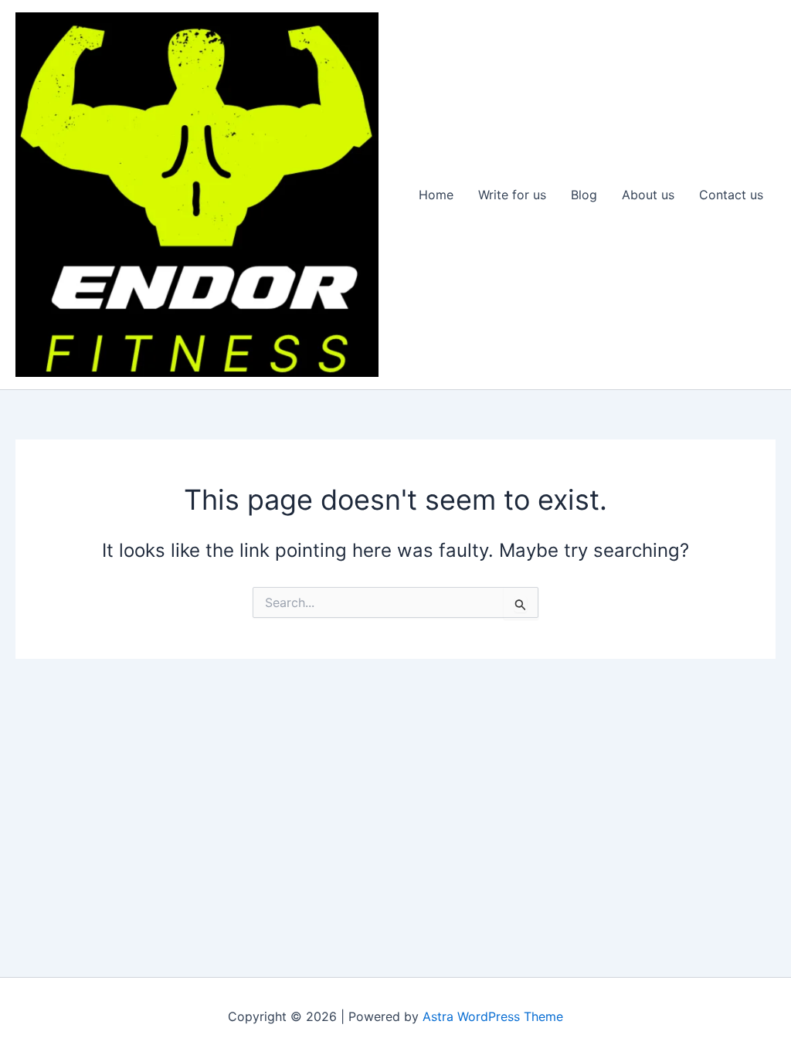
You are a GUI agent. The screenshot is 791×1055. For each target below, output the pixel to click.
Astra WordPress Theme (493, 1016)
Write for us (512, 194)
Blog (584, 194)
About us (648, 194)
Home (436, 194)
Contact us (731, 194)
